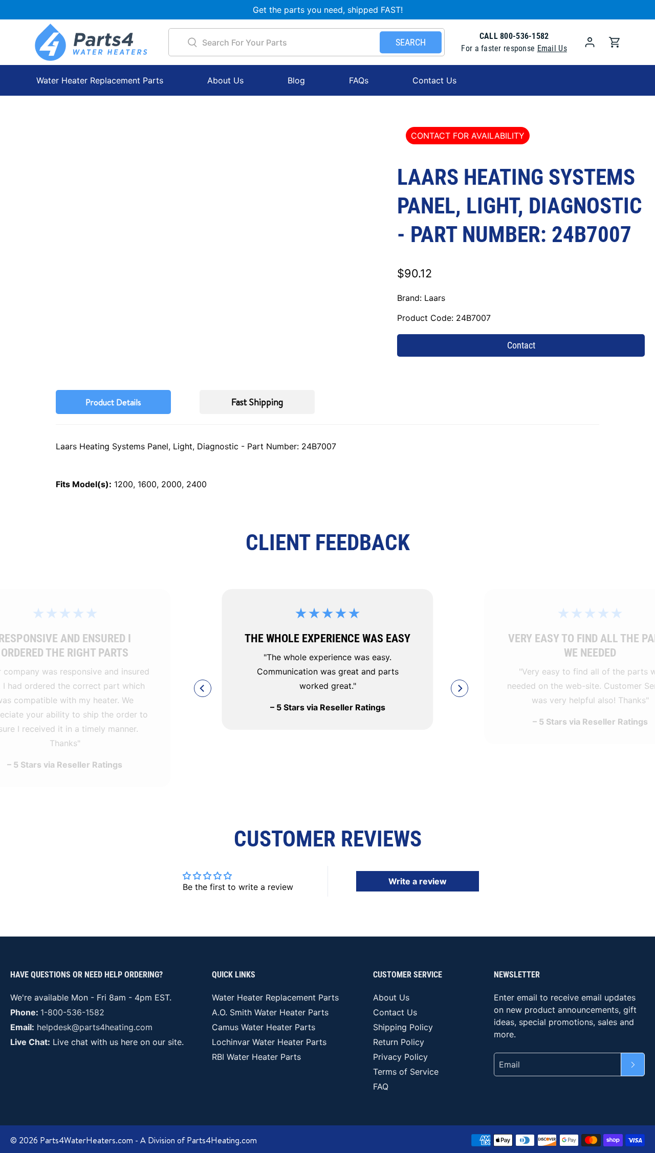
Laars (434, 298)
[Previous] (202, 688)
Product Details (113, 402)
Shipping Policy (403, 1027)
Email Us (552, 48)
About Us (225, 80)
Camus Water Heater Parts (263, 1027)
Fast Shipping (257, 402)
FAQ (380, 1086)
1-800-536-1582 (72, 1012)
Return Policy (398, 1042)
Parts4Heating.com (222, 1140)
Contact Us (434, 80)
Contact (521, 345)
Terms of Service (406, 1072)
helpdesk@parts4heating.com (94, 1027)
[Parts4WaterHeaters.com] (91, 42)
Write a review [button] (417, 881)
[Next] (459, 688)
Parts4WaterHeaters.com (86, 1140)
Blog (296, 80)
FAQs (358, 80)
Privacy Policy (400, 1057)
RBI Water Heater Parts (256, 1057)
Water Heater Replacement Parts (275, 997)
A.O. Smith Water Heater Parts (270, 1012)
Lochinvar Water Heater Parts (269, 1042)
